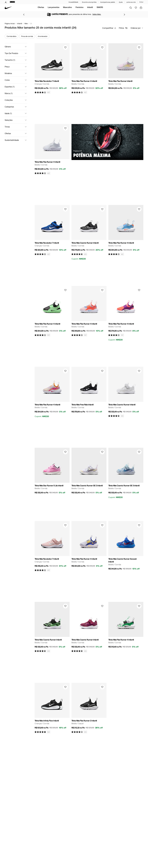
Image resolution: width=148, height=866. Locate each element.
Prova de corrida (27, 36)
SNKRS (100, 8)
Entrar (141, 2)
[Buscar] (130, 7)
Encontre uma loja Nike (89, 2)
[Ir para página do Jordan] (6, 2)
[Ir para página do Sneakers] (12, 2)
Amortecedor (43, 36)
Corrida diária (11, 36)
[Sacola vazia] (141, 7)
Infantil (90, 8)
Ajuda (120, 2)
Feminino (79, 8)
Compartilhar (107, 28)
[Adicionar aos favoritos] (65, 47)
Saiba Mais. (96, 14)
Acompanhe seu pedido (107, 2)
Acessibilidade (73, 2)
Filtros (121, 28)
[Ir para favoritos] (135, 7)
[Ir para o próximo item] (124, 14)
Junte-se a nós (131, 2)
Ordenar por (136, 28)
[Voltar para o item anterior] (23, 14)
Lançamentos (53, 8)
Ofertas (41, 8)
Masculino (67, 8)
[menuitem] (41, 7)
